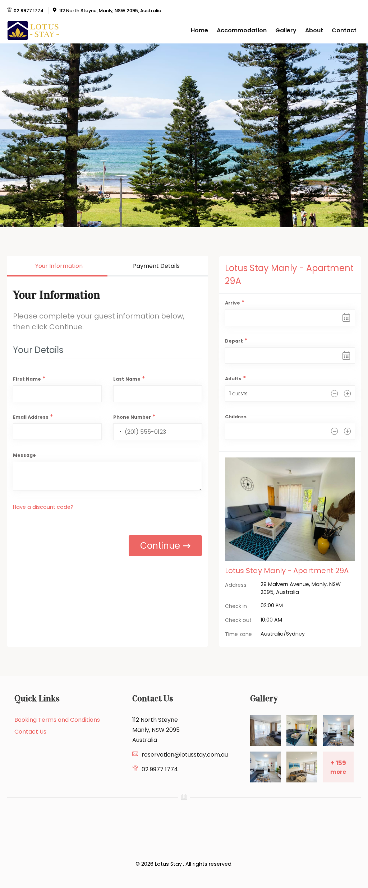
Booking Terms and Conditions (57, 720)
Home (199, 30)
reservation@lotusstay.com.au (185, 754)
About (314, 30)
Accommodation (242, 30)
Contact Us (30, 731)
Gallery (285, 30)
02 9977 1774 (28, 11)
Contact (344, 30)
